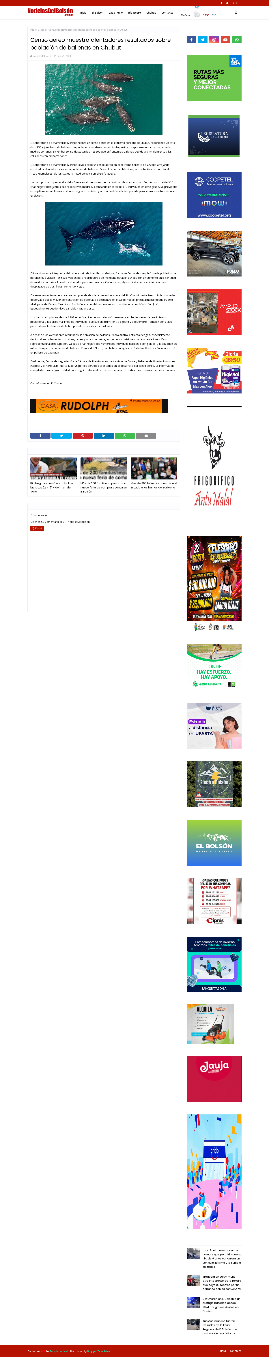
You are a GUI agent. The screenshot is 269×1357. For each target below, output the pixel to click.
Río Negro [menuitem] (134, 12)
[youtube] (225, 39)
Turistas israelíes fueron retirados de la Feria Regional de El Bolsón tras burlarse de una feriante (220, 1327)
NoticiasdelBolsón (43, 56)
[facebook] (221, 3)
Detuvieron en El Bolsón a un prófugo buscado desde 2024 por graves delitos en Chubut (221, 1305)
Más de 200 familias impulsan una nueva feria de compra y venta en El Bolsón (104, 487)
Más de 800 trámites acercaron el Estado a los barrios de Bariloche (154, 485)
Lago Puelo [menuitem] (116, 12)
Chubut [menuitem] (151, 12)
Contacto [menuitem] (167, 12)
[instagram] (233, 3)
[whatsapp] (237, 39)
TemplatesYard (59, 1351)
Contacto (236, 1351)
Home (223, 1351)
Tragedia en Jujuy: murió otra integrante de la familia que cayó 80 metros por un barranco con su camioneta (222, 1283)
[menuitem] (198, 11)
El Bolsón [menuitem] (97, 12)
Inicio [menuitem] (83, 12)
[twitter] (227, 3)
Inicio (33, 29)
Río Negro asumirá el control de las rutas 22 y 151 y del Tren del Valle (51, 487)
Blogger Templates (98, 1351)
